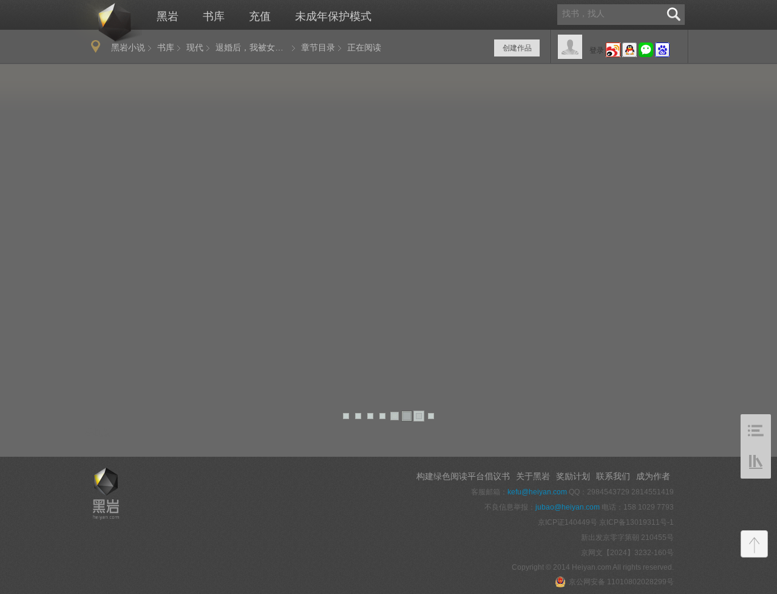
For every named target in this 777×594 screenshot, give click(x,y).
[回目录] (756, 430)
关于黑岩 (533, 476)
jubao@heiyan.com (567, 507)
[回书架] (756, 462)
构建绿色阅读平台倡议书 (463, 476)
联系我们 (613, 476)
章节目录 (318, 47)
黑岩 (101, 22)
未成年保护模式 (333, 16)
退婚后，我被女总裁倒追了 (255, 47)
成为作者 (653, 476)
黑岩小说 (128, 47)
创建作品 (517, 48)
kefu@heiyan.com (537, 492)
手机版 (97, 432)
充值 (260, 16)
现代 (194, 47)
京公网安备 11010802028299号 (621, 582)
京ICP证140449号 (567, 522)
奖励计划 (573, 476)
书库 (214, 16)
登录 (596, 50)
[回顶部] (754, 544)
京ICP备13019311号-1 (636, 522)
